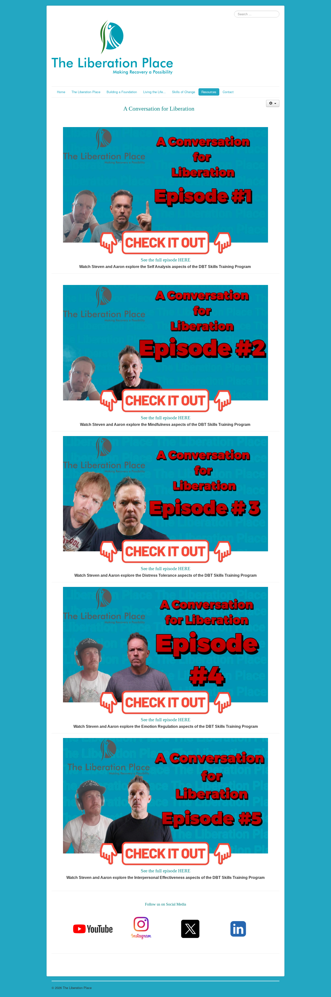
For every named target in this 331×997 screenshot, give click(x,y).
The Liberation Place (85, 91)
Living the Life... (154, 91)
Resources (208, 91)
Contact (228, 91)
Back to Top (270, 987)
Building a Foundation (122, 91)
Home (61, 91)
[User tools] (272, 103)
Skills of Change (183, 91)
